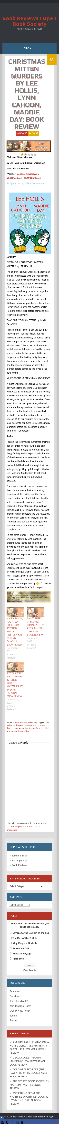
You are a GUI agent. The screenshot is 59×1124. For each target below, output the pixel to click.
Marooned (18, 959)
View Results (29, 970)
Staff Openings (20, 860)
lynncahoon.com (14, 178)
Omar (35, 133)
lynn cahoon (12, 731)
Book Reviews (21, 723)
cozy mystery (18, 728)
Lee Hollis (46, 728)
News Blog (32, 723)
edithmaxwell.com (32, 178)
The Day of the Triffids (24, 938)
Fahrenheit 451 (20, 948)
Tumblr (13, 1016)
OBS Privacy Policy (20, 1011)
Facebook (15, 991)
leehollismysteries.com (27, 174)
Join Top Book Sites (20, 1006)
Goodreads (15, 996)
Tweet (55, 1122)
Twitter (13, 1020)
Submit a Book (19, 855)
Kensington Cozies (33, 728)
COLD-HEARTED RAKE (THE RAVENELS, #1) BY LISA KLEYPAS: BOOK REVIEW (28, 1073)
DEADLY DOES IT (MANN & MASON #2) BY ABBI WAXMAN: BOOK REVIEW (27, 1061)
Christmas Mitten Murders (24, 725)
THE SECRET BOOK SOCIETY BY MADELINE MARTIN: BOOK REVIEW (29, 1085)
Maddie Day (23, 731)
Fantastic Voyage (21, 953)
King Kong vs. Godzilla (24, 943)
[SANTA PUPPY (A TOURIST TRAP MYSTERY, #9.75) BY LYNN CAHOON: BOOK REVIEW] (35, 612)
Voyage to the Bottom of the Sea (30, 933)
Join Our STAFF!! (19, 1001)
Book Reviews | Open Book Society (29, 21)
